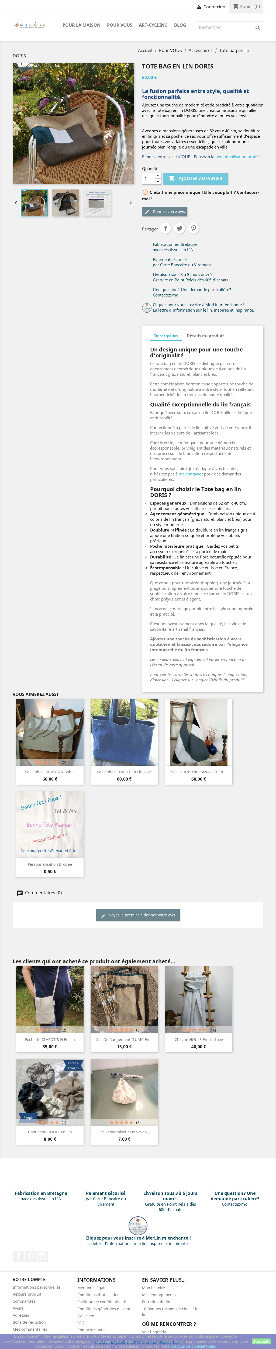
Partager (165, 228)
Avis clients (87, 1315)
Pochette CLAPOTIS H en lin (50, 1039)
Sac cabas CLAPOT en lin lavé (124, 771)
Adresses (21, 1315)
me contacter (191, 474)
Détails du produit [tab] (205, 335)
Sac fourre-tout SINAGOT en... (198, 771)
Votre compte (29, 1279)
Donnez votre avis (168, 211)
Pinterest (193, 228)
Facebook (18, 1256)
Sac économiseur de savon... (124, 1131)
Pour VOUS (119, 25)
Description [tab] (166, 335)
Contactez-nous (91, 1329)
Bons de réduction (29, 1322)
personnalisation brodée (238, 156)
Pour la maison (82, 25)
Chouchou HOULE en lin (50, 1131)
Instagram (42, 1256)
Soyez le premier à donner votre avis (141, 914)
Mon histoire (153, 1287)
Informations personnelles (37, 1287)
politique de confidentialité (193, 1346)
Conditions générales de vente (105, 1308)
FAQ (81, 1322)
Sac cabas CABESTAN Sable (50, 771)
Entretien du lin (156, 1301)
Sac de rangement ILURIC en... (124, 1039)
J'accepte (261, 1341)
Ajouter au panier (195, 178)
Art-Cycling (153, 25)
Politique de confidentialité (101, 1301)
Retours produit (27, 1294)
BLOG (180, 25)
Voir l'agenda (154, 1331)
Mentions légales (92, 1287)
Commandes (24, 1301)
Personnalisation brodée (50, 864)
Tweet (179, 228)
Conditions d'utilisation (98, 1294)
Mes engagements (159, 1294)
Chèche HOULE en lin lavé (199, 1039)
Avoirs (18, 1308)
